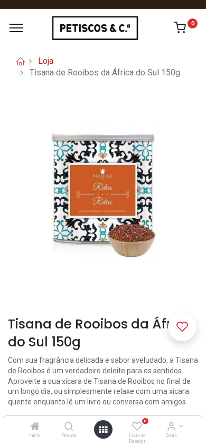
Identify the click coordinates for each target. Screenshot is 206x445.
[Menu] (16, 28)
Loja (45, 61)
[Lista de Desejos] (137, 427)
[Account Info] (171, 427)
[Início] (35, 427)
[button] (182, 327)
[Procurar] (69, 427)
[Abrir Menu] (103, 429)
